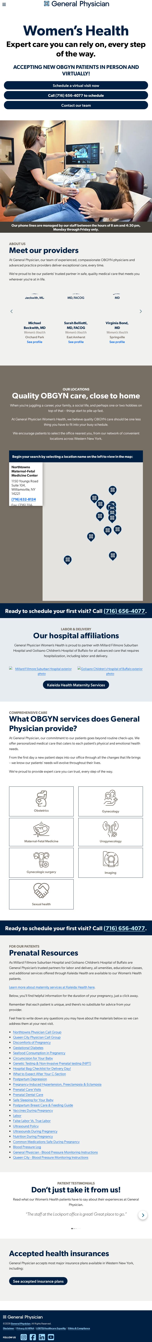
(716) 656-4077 (124, 610)
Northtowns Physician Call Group (37, 1032)
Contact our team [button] (76, 105)
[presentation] (10, 311)
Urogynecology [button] (111, 841)
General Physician (20, 1323)
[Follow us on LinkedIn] (43, 1338)
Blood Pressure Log (27, 1146)
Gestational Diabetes (28, 1047)
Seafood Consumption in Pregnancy (39, 1052)
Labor (17, 1115)
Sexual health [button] (41, 904)
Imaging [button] (110, 872)
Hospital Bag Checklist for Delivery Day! (42, 1068)
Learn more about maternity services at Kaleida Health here (51, 987)
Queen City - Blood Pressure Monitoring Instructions (50, 1157)
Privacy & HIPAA (25, 1328)
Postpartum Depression (30, 1078)
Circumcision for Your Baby (33, 1058)
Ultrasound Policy (26, 1126)
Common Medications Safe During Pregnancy (46, 1141)
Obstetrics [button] (41, 810)
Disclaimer (8, 1328)
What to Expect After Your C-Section (39, 1073)
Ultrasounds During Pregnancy (35, 1131)
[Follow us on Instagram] (25, 1338)
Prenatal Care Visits (27, 1089)
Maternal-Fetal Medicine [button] (41, 841)
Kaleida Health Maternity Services (76, 684)
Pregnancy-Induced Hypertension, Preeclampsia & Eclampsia (57, 1084)
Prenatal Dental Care (28, 1094)
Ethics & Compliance (79, 1328)
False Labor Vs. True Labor (32, 1120)
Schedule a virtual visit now (76, 85)
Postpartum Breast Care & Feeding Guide (43, 1105)
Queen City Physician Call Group (37, 1037)
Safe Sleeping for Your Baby (33, 1099)
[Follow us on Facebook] (34, 1338)
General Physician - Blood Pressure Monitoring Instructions (55, 1152)
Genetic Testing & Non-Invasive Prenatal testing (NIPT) (52, 1063)
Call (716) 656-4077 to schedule (76, 95)
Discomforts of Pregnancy (32, 1042)
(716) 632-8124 (23, 499)
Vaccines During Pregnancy (33, 1110)
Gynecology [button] (110, 811)
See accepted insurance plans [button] (38, 1281)
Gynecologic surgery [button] (41, 872)
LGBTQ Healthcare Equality (51, 1328)
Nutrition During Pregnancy (33, 1136)
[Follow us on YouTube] (52, 1338)
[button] (26, 494)
